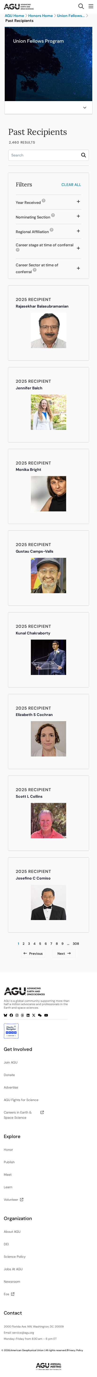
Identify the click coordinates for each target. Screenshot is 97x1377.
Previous (36, 953)
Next (61, 953)
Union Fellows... (71, 15)
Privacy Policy (75, 1350)
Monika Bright (28, 469)
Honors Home (40, 15)
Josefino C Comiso (33, 878)
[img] (84, 107)
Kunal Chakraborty (33, 633)
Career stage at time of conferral (44, 249)
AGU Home (14, 15)
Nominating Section (35, 217)
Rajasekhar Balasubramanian (42, 306)
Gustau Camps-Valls (34, 551)
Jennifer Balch (29, 388)
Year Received (30, 203)
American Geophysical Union (27, 1350)
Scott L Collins (29, 796)
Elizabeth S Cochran (34, 714)
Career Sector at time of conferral (41, 269)
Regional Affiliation (34, 232)
